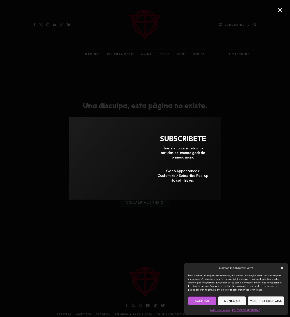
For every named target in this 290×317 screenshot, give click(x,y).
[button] (282, 268)
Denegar (232, 301)
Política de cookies (220, 310)
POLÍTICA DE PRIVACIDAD (246, 310)
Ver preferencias (266, 301)
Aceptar (202, 301)
